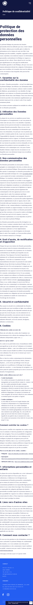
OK (31, 602)
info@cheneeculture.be (24, 279)
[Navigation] (30, 3)
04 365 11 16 (8, 572)
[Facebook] (3, 595)
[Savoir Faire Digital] (28, 600)
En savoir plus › (15, 603)
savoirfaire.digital (27, 173)
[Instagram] (8, 595)
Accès (4, 576)
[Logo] (5, 3)
